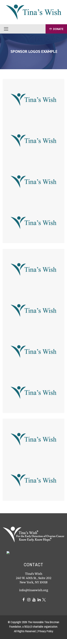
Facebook (23, 600)
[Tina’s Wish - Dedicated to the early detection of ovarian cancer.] (33, 12)
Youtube (34, 600)
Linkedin (39, 600)
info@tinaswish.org (33, 590)
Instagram (29, 600)
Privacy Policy (45, 631)
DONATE (58, 29)
